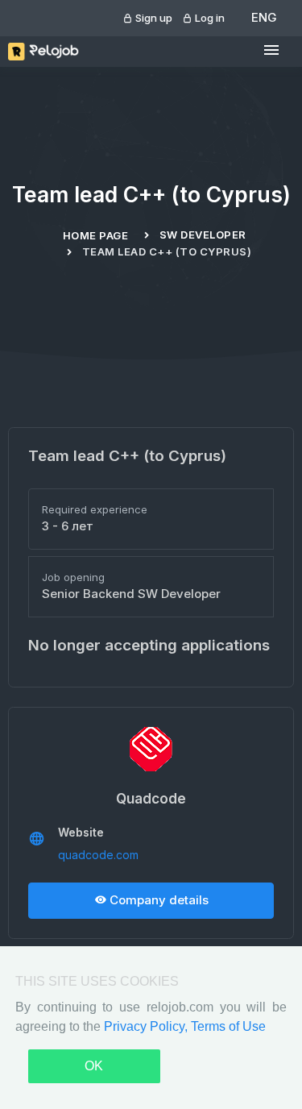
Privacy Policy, (147, 1026)
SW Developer (202, 234)
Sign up (152, 17)
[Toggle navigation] (271, 50)
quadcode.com (98, 855)
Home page (96, 235)
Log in (208, 17)
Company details (157, 900)
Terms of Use (228, 1026)
